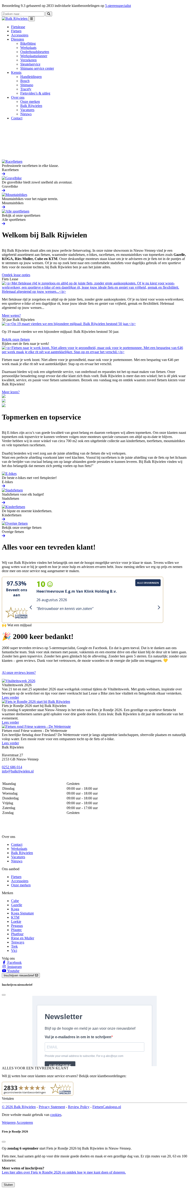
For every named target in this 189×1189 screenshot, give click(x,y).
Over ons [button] (17, 97)
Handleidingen (31, 77)
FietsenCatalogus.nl (106, 1107)
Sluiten (8, 1184)
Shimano (26, 85)
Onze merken (30, 102)
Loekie (16, 921)
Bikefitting (28, 43)
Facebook (14, 962)
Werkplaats (28, 48)
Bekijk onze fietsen (16, 339)
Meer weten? (11, 315)
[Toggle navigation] (31, 18)
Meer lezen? (11, 392)
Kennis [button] (16, 72)
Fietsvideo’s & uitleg (35, 93)
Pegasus (17, 926)
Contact (16, 118)
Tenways (17, 942)
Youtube (12, 971)
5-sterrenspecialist (118, 6)
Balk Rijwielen (31, 106)
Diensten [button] (17, 39)
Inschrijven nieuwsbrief (19, 975)
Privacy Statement (52, 1107)
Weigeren (9, 1122)
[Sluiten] (4, 1141)
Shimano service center (37, 68)
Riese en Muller (22, 938)
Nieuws (26, 114)
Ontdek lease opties (16, 275)
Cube (15, 901)
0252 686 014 (12, 767)
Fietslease (18, 27)
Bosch (25, 81)
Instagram (14, 967)
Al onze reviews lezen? (19, 672)
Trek (14, 946)
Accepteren (24, 1122)
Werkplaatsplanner (33, 56)
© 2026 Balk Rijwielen (19, 1107)
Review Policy (78, 1107)
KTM (15, 917)
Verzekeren (28, 60)
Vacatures (27, 110)
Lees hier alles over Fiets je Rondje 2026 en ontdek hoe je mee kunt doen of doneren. (64, 1172)
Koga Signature (22, 913)
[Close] (4, 995)
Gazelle (16, 905)
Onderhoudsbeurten (34, 52)
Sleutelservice (30, 64)
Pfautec (16, 930)
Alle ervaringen (148, 582)
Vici (14, 950)
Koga (15, 909)
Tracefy (25, 89)
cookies (55, 1115)
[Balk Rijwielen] (15, 19)
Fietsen (16, 31)
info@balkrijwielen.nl (18, 771)
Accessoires (19, 35)
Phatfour (17, 934)
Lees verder (10, 697)
